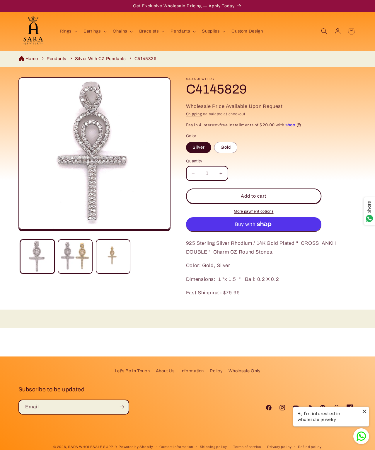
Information (192, 371)
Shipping (194, 114)
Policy (216, 371)
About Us (165, 371)
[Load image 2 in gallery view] (75, 256)
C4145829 (145, 58)
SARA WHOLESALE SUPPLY (92, 447)
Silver (198, 147)
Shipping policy (213, 447)
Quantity (194, 161)
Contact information (176, 447)
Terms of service (247, 447)
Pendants (57, 58)
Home (31, 58)
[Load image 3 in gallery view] (113, 256)
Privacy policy (279, 447)
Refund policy (310, 447)
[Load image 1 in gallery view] (37, 256)
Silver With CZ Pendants (100, 58)
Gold (226, 147)
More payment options (254, 211)
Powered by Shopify (136, 447)
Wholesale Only (244, 371)
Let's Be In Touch (132, 371)
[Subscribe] (121, 406)
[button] (68, 31)
